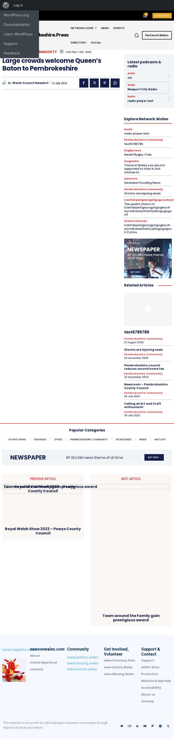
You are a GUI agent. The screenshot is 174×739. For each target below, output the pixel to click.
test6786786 (133, 144)
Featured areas (135, 221)
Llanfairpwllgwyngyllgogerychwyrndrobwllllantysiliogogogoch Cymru (148, 228)
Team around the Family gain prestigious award (131, 618)
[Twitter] (94, 83)
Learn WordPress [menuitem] (18, 34)
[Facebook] (83, 83)
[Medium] (145, 726)
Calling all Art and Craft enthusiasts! (142, 405)
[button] (136, 35)
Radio (131, 73)
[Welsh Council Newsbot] (5, 83)
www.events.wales (82, 669)
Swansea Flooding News (142, 183)
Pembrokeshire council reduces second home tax (144, 367)
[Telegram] (160, 726)
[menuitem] (6, 5)
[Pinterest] (104, 83)
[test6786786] (148, 309)
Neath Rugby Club (138, 154)
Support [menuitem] (11, 43)
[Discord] (122, 726)
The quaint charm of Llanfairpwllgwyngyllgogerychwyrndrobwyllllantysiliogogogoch (148, 209)
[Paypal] (152, 726)
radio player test (140, 101)
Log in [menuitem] (18, 5)
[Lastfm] (129, 726)
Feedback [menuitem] (12, 53)
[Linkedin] (137, 726)
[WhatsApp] (115, 83)
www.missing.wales (83, 663)
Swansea (130, 178)
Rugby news (132, 150)
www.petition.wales (82, 657)
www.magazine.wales (19, 649)
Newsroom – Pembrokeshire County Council (146, 386)
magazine (131, 161)
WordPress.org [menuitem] (16, 15)
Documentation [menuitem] (17, 24)
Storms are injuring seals (142, 193)
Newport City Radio (142, 89)
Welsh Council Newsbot (30, 83)
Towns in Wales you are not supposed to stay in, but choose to (144, 168)
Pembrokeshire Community (143, 140)
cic (130, 78)
